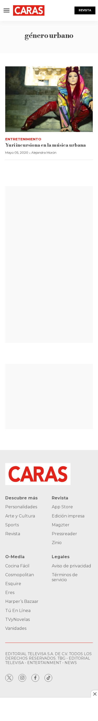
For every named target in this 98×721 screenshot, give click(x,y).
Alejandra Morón (43, 152)
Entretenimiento (23, 139)
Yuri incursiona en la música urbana (45, 145)
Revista (85, 10)
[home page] (28, 10)
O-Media (15, 556)
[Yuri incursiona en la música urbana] (49, 99)
